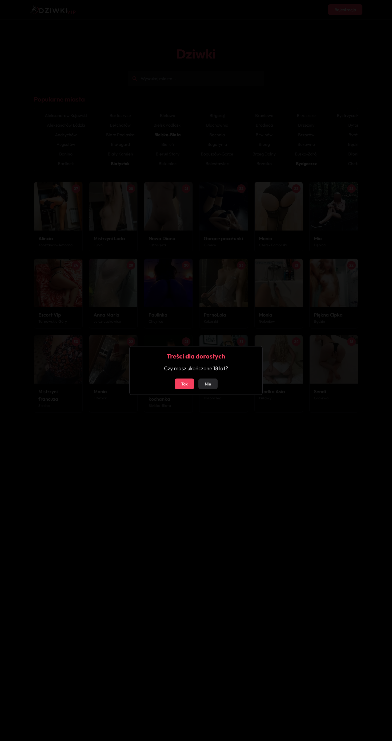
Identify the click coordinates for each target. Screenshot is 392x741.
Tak (184, 384)
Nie (208, 384)
